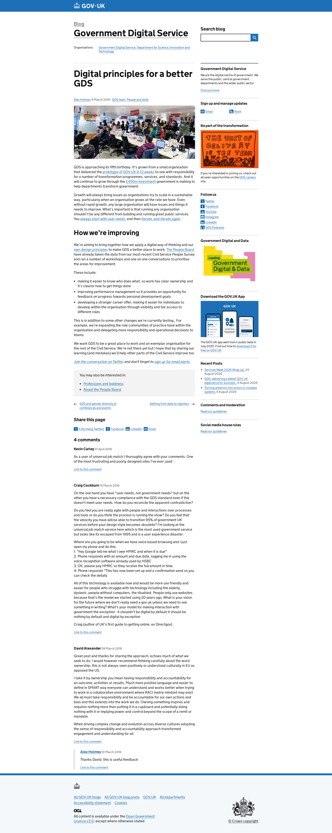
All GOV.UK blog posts (122, 797)
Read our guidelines (214, 411)
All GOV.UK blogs (87, 797)
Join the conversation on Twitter (98, 361)
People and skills (138, 99)
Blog (79, 24)
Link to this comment (88, 469)
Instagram (212, 217)
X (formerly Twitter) (91, 429)
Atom (238, 111)
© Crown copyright (243, 821)
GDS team (118, 99)
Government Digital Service (131, 33)
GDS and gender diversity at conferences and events (98, 406)
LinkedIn (136, 429)
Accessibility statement (92, 803)
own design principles (91, 249)
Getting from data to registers (169, 403)
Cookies (121, 803)
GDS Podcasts (214, 227)
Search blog (213, 29)
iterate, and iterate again (160, 219)
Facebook (117, 429)
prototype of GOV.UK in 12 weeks (128, 172)
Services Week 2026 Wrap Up (224, 370)
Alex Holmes (82, 99)
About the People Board (102, 389)
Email (152, 429)
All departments (172, 797)
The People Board (180, 249)
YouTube (211, 212)
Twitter (210, 201)
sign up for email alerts (171, 361)
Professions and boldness (103, 384)
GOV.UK (149, 797)
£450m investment (141, 181)
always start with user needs (102, 219)
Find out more (210, 90)
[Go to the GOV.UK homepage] (89, 5)
